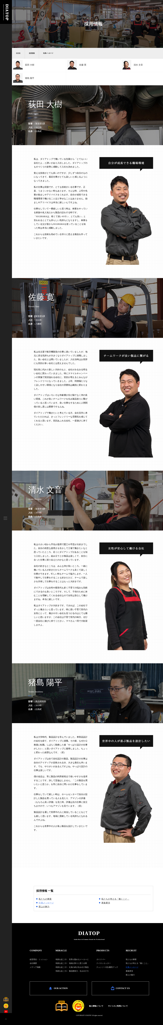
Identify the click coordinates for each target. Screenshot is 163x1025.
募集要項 (105, 903)
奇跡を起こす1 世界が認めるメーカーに (72, 959)
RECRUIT (131, 950)
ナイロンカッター (103, 963)
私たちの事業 (45, 899)
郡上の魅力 (44, 906)
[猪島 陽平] (18, 82)
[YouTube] (6, 1011)
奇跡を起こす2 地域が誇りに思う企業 (71, 963)
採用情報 (32, 53)
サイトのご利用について (118, 1006)
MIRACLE (61, 950)
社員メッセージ (46, 903)
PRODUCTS (102, 950)
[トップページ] (6, 23)
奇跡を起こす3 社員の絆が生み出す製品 (72, 967)
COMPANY (36, 950)
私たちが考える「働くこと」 (115, 899)
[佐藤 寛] (72, 69)
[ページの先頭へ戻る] (6, 1019)
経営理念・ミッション (39, 959)
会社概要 (33, 963)
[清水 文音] (126, 69)
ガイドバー (100, 959)
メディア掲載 (35, 967)
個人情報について (96, 1006)
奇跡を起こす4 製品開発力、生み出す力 (72, 971)
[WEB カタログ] (62, 1006)
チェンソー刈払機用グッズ (107, 967)
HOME (18, 53)
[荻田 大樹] (18, 69)
